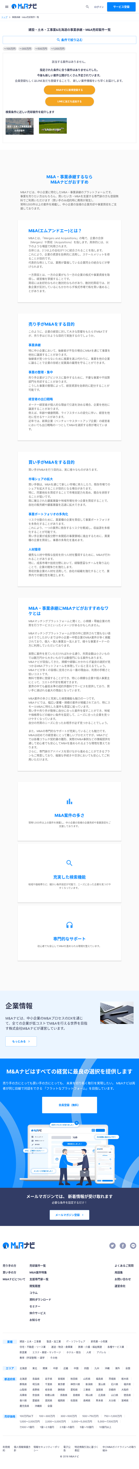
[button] (10, 49)
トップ (4, 17)
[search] (87, 6)
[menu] (6, 6)
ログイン (99, 6)
